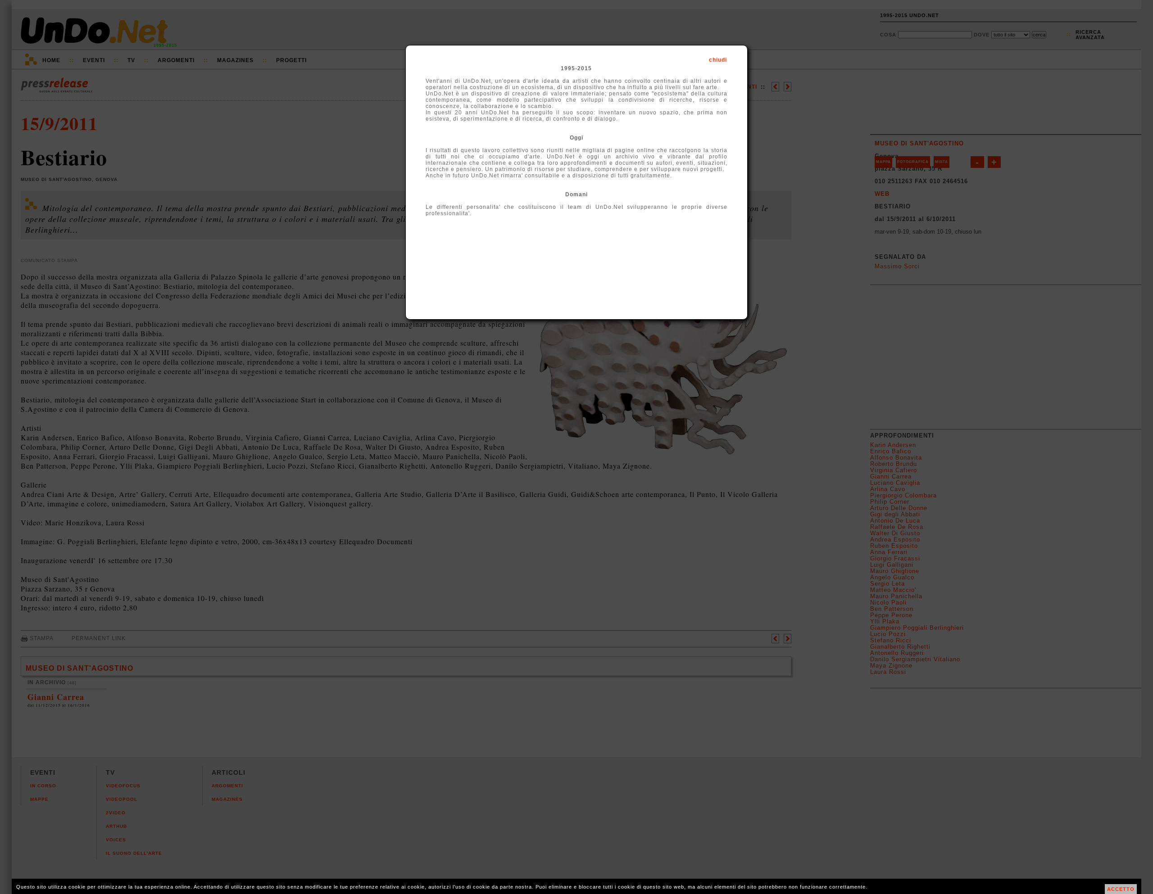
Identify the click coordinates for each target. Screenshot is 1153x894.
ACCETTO (1121, 889)
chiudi (718, 60)
